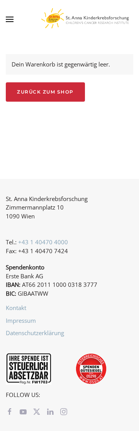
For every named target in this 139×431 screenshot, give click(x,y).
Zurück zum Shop (45, 92)
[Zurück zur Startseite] (87, 19)
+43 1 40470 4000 (43, 242)
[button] (10, 19)
